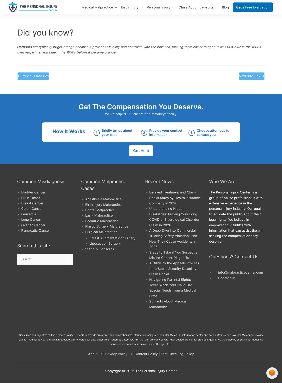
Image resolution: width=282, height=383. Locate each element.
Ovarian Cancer (33, 225)
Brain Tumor (30, 198)
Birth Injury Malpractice (103, 205)
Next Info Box (251, 76)
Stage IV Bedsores (99, 249)
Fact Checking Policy (177, 354)
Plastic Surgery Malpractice (106, 226)
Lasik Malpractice (99, 215)
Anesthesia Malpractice (103, 199)
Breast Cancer (32, 203)
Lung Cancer (31, 219)
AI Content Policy (144, 354)
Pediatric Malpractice (101, 221)
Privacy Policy (116, 354)
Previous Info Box (33, 76)
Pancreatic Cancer (35, 230)
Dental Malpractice (100, 210)
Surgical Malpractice (101, 232)
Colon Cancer (32, 208)
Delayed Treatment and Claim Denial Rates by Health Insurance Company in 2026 (175, 197)
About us (95, 354)
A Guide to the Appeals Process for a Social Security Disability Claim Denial (174, 268)
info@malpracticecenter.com (240, 272)
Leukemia (28, 214)
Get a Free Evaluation (253, 7)
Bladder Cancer (33, 192)
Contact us (226, 278)
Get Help (141, 150)
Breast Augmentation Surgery (112, 238)
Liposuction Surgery (105, 243)
